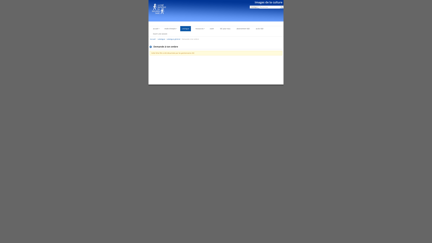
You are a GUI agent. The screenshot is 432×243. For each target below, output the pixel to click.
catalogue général (173, 39)
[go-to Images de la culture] (216, 10)
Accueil (153, 39)
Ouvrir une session (160, 34)
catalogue (161, 39)
